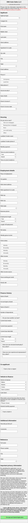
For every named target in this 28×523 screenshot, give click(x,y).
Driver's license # (5, 101)
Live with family (7, 130)
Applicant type (4, 15)
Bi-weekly (6, 248)
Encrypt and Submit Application (14, 517)
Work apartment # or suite (7, 190)
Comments (3, 429)
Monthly (5, 250)
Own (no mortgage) (8, 122)
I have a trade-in (7, 411)
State (1, 64)
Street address (4, 42)
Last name (3, 37)
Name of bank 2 (4, 307)
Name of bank (4, 296)
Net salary (3, 230)
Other (4, 133)
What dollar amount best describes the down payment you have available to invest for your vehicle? (12, 399)
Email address (4, 69)
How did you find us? (6, 423)
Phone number (4, 448)
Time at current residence (7, 152)
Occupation (3, 179)
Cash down (3, 392)
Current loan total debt (6, 331)
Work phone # (4, 85)
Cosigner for (3, 21)
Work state (3, 206)
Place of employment (6, 173)
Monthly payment (5, 146)
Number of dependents (6, 312)
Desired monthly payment (7, 406)
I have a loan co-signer (10, 369)
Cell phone (6, 79)
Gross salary (3, 240)
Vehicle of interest (5, 380)
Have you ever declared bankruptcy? (13, 344)
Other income (4, 256)
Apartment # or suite (6, 48)
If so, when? (5, 346)
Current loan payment (6, 326)
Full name (3, 443)
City (1, 58)
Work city (3, 200)
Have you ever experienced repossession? (14, 352)
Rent (4, 127)
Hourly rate (3, 282)
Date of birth (3, 96)
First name (3, 26)
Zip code (2, 53)
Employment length (5, 216)
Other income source (6, 272)
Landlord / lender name (6, 136)
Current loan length (5, 336)
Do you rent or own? (6, 120)
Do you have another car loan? (11, 318)
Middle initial (3, 31)
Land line (5, 82)
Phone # (2, 74)
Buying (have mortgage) (10, 125)
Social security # (5, 90)
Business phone (4, 211)
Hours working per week (7, 277)
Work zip (2, 195)
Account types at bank (6, 301)
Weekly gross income (6, 235)
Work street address (5, 184)
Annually (5, 253)
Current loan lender (5, 320)
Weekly (5, 245)
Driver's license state (6, 106)
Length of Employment (6, 224)
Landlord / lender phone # (7, 141)
